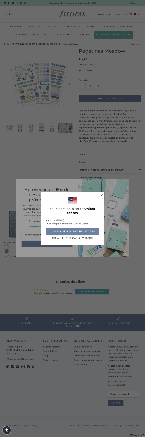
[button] (6, 430)
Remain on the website (72, 238)
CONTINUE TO (72, 231)
